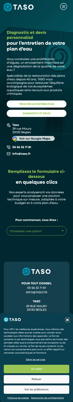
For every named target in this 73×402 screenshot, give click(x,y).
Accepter (36, 368)
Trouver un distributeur (36, 104)
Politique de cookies (18, 397)
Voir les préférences (36, 389)
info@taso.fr (36, 292)
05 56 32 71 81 (21, 147)
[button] (67, 320)
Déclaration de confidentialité (47, 397)
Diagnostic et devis (36, 113)
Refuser (36, 379)
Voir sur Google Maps (34, 138)
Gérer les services (35, 359)
